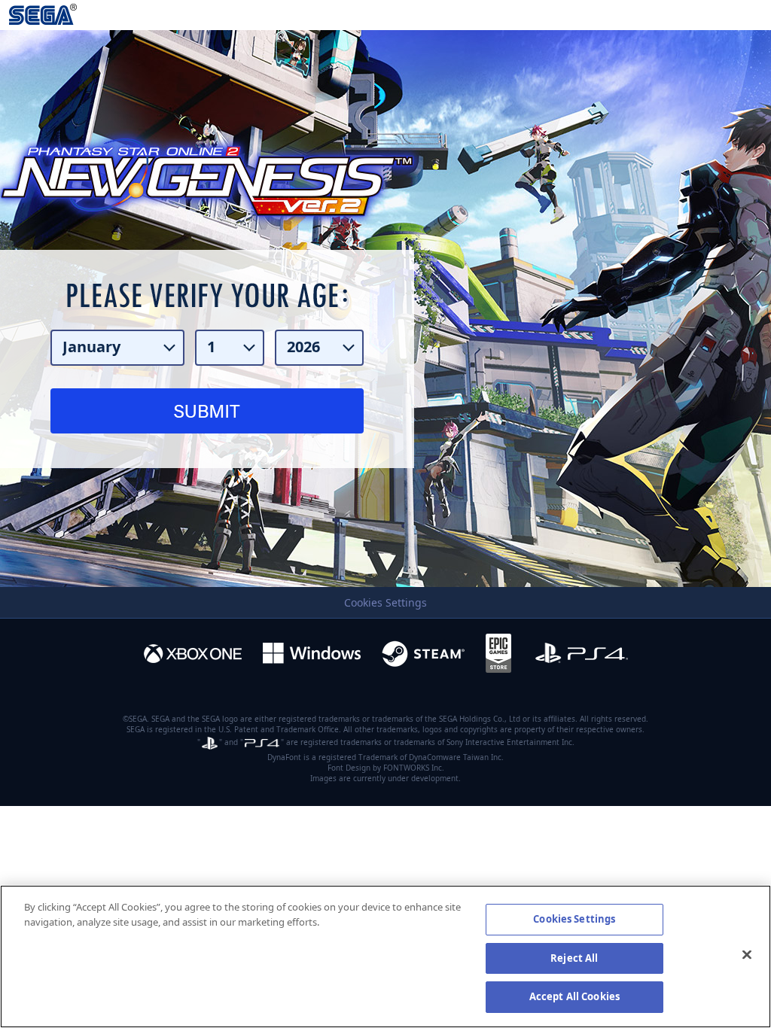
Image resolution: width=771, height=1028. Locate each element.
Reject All (574, 958)
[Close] (746, 955)
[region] (385, 956)
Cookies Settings (385, 603)
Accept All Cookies (574, 996)
